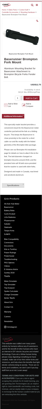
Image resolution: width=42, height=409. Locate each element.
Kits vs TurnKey (10, 249)
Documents (8, 246)
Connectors (8, 243)
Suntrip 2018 (9, 273)
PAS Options (9, 263)
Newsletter (8, 321)
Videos (7, 266)
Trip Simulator (9, 285)
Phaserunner (9, 221)
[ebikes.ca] (6, 5)
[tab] (14, 116)
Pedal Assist (9, 256)
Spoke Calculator (11, 291)
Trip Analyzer (9, 288)
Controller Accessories (10, 12)
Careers (7, 317)
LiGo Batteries (10, 217)
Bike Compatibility (11, 239)
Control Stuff (23, 10)
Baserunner (9, 207)
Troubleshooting (10, 259)
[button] (37, 22)
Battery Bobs (9, 210)
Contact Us (8, 307)
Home (4, 10)
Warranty (7, 312)
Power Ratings (10, 253)
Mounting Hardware (28, 12)
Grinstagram (12, 327)
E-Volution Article (11, 269)
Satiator (7, 224)
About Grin (8, 302)
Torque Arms (9, 231)
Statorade (8, 227)
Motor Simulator (10, 281)
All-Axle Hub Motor (11, 204)
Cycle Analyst (9, 214)
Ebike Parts (13, 10)
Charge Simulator (11, 295)
